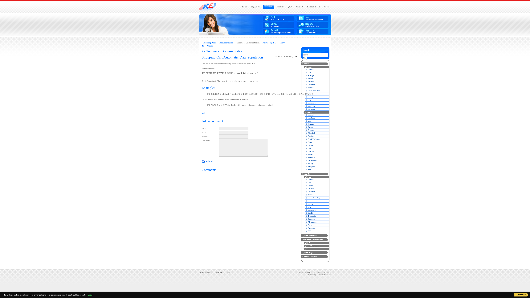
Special (310, 154)
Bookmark (312, 103)
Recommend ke (313, 7)
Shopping (311, 106)
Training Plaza (209, 43)
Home (244, 7)
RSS (309, 170)
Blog (309, 100)
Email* (204, 132)
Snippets (306, 174)
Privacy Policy (219, 272)
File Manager (312, 160)
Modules (279, 7)
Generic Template (309, 257)
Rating (310, 163)
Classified (311, 85)
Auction (311, 88)
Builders (309, 67)
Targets (309, 112)
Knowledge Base (270, 43)
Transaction (312, 216)
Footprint (311, 109)
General (310, 69)
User (309, 73)
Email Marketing (314, 91)
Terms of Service (205, 272)
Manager (311, 76)
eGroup (310, 97)
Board (310, 94)
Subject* (205, 137)
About (326, 7)
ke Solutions (326, 275)
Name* (204, 128)
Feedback (311, 118)
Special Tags (307, 253)
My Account (256, 7)
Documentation (226, 43)
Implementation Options (312, 240)
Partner (310, 79)
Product (311, 82)
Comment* (206, 141)
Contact (299, 7)
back (203, 113)
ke (317, 275)
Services (305, 64)
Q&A (290, 7)
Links (228, 272)
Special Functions (309, 236)
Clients (210, 46)
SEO (308, 243)
